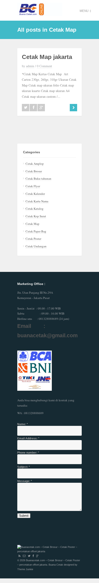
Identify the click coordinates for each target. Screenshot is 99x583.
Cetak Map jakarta (47, 56)
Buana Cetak (56, 564)
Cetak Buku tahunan (38, 178)
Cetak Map (32, 224)
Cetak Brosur (34, 171)
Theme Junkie (25, 569)
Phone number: (28, 452)
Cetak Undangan (36, 246)
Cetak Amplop (35, 164)
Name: (22, 424)
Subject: (23, 467)
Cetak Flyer (33, 186)
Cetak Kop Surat (36, 216)
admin (30, 66)
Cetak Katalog (35, 208)
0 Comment (44, 66)
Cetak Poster (33, 239)
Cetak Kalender (35, 194)
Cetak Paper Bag (36, 231)
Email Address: (28, 438)
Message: (24, 481)
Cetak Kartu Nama (37, 201)
